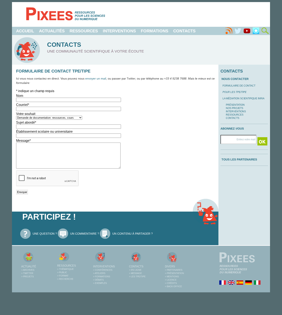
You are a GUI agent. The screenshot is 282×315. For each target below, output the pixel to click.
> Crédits (171, 283)
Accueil (25, 31)
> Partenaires (173, 270)
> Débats (98, 280)
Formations (154, 31)
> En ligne (135, 270)
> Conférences (102, 270)
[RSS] (229, 31)
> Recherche (65, 279)
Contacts (184, 31)
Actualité (28, 266)
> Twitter (27, 273)
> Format (63, 275)
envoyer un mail (95, 78)
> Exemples (100, 283)
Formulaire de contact (239, 85)
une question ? (45, 233)
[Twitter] (238, 31)
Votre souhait (25, 114)
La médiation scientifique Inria (243, 98)
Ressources (84, 31)
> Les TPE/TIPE (137, 276)
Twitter (131, 78)
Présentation (235, 104)
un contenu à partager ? (132, 233)
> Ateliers (99, 273)
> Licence (171, 280)
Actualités (52, 31)
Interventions (119, 31)
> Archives (27, 270)
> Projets (27, 276)
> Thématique (65, 269)
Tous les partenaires (239, 159)
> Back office (173, 286)
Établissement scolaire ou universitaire (44, 131)
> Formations (101, 276)
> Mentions (172, 276)
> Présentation (174, 273)
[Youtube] (247, 31)
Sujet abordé (26, 122)
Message (23, 140)
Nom (19, 95)
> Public (62, 272)
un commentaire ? (84, 233)
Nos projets (234, 108)
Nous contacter (235, 79)
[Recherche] (265, 31)
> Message (135, 273)
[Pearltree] (256, 31)
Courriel (22, 105)
